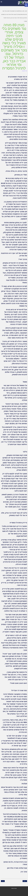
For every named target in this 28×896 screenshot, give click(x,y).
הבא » (3, 881)
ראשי (26, 11)
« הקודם (24, 881)
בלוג (23, 11)
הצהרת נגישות (14, 888)
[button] (26, 5)
